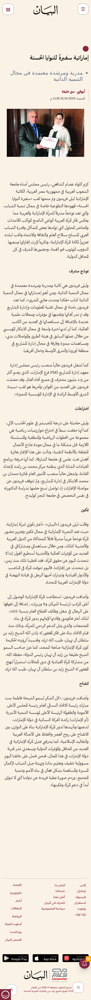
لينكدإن (81, 891)
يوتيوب (81, 908)
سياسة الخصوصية (53, 908)
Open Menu (83, 9)
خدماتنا (60, 891)
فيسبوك (80, 897)
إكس (83, 885)
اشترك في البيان (54, 902)
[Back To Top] (78, 987)
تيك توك (80, 914)
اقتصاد (17, 885)
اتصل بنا (60, 885)
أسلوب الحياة (13, 924)
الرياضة (17, 916)
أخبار (19, 900)
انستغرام (80, 902)
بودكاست (16, 932)
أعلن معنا (59, 897)
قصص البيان (13, 939)
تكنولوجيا (16, 893)
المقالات (16, 908)
